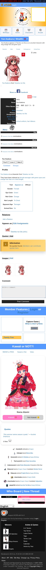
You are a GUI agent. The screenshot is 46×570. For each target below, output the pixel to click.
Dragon (31, 449)
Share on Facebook (19, 92)
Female (18, 49)
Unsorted (19, 110)
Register (23, 312)
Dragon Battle (31, 477)
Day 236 (6, 543)
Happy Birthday (34, 457)
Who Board (14, 491)
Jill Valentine (13, 534)
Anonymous (25, 497)
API (8, 558)
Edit (29, 97)
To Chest (17, 200)
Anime (17, 32)
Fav (5, 162)
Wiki (11, 558)
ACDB (7, 4)
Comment (6, 165)
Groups (16, 165)
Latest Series (28, 533)
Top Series (27, 531)
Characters (29, 32)
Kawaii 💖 (12, 417)
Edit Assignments (20, 223)
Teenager (17, 204)
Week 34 (6, 535)
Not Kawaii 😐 (33, 417)
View (23, 503)
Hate (19, 162)
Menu (5, 130)
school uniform (21, 121)
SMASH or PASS (8, 352)
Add (11, 236)
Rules (3, 560)
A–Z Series (27, 528)
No (15, 208)
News (25, 541)
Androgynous (27, 49)
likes (5, 441)
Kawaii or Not (21, 352)
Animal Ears (37, 49)
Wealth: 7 (22, 39)
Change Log (25, 558)
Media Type (11, 117)
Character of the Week (7, 144)
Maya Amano (13, 541)
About (4, 558)
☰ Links (33, 52)
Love (12, 162)
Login (34, 309)
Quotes (5, 236)
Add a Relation (8, 219)
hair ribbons (31, 121)
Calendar (27, 544)
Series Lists (27, 538)
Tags (25, 536)
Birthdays (6, 32)
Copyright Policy (35, 566)
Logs (34, 97)
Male (11, 49)
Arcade (40, 32)
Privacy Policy (35, 558)
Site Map (17, 558)
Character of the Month (8, 151)
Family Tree (9, 337)
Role (13, 110)
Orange (16, 196)
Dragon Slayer (22, 469)
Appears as (19, 185)
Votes (32, 352)
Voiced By (11, 119)
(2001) (25, 232)
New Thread (31, 491)
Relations (6, 215)
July (4, 528)
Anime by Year (28, 546)
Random (5, 49)
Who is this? (26, 500)
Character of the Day (7, 136)
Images (5, 258)
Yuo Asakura (7, 39)
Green (16, 192)
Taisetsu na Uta (20, 83)
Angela (11, 549)
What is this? (30, 324)
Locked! (34, 328)
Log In (14, 5)
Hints (40, 324)
